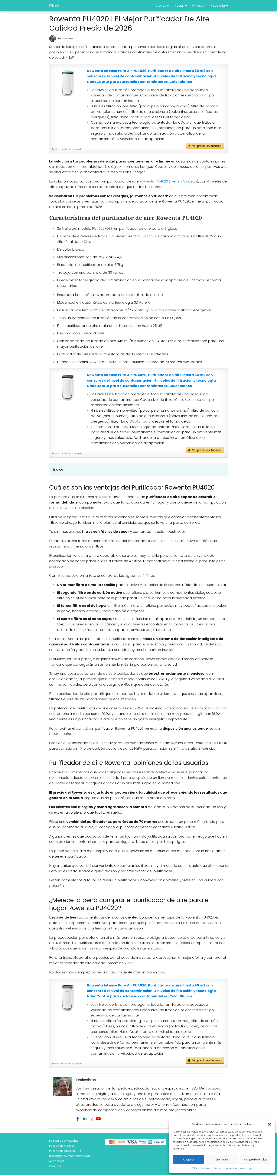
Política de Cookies (62, 1146)
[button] (269, 1124)
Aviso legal (246, 1168)
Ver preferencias (255, 1159)
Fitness (197, 5)
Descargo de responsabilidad (69, 1156)
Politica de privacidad (226, 1168)
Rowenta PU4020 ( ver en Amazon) (169, 181)
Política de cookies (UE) (65, 1151)
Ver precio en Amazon (206, 146)
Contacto (55, 1166)
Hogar (179, 5)
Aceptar (188, 1159)
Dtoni (54, 5)
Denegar (222, 1159)
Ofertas (160, 5)
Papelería (218, 5)
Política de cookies (201, 1168)
